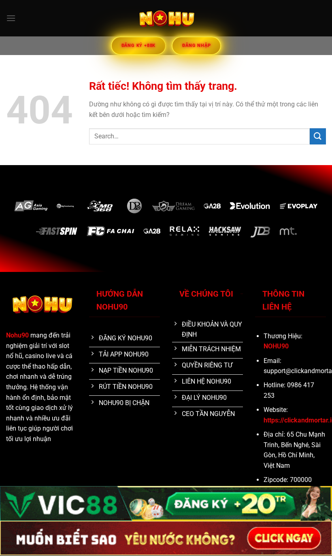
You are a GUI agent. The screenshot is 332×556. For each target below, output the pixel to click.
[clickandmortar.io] (166, 18)
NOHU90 (276, 346)
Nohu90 (17, 335)
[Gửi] (318, 136)
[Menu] (11, 18)
